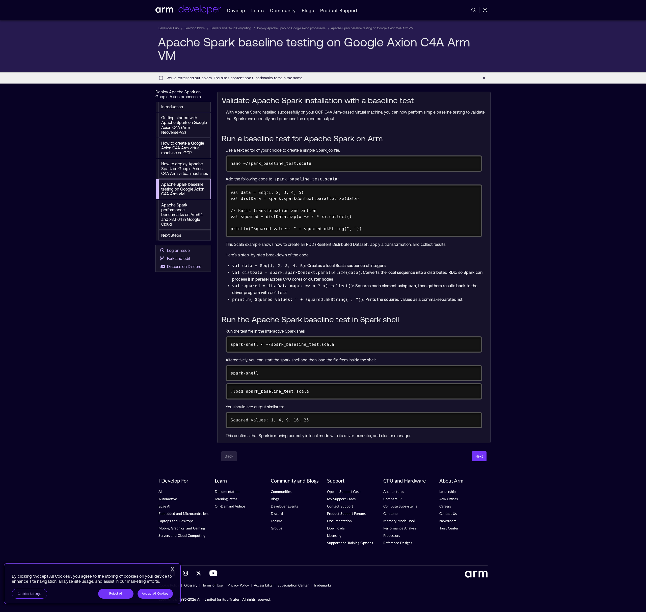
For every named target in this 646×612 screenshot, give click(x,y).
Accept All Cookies (155, 593)
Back (229, 456)
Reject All (115, 593)
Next (479, 456)
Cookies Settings (29, 594)
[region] (92, 583)
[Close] (172, 569)
